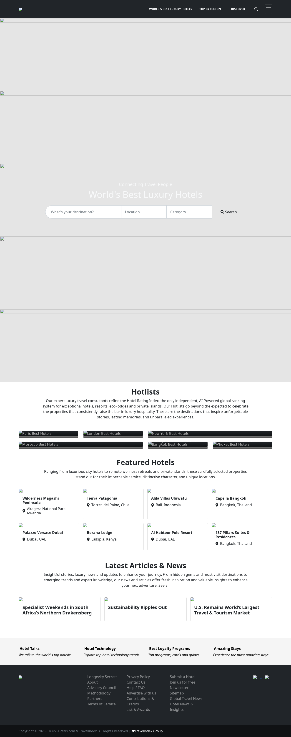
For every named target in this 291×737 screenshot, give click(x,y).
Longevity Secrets (102, 676)
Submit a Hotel (182, 676)
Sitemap (177, 693)
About (92, 682)
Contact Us (136, 682)
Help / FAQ (136, 687)
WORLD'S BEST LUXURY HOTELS (170, 9)
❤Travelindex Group (147, 731)
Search (230, 211)
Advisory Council (101, 687)
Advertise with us (141, 693)
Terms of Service (101, 704)
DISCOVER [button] (238, 9)
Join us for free (182, 682)
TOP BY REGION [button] (210, 9)
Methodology (98, 693)
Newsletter (179, 687)
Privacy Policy (138, 676)
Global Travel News (186, 698)
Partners (94, 698)
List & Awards (138, 709)
